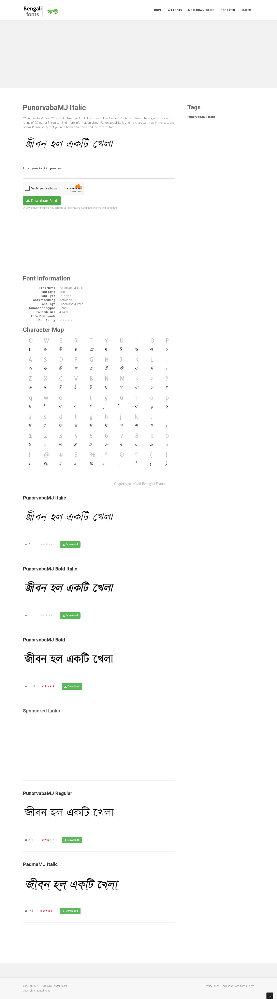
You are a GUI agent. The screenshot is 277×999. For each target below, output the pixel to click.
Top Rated (228, 10)
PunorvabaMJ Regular (47, 793)
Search (246, 10)
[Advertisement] (138, 53)
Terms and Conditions (233, 986)
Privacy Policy (211, 986)
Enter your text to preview (42, 168)
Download (72, 544)
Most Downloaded (201, 10)
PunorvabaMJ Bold (44, 640)
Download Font (43, 200)
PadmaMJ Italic (40, 864)
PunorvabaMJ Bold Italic (50, 569)
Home (158, 10)
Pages (251, 986)
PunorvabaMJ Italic (44, 498)
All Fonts (175, 10)
